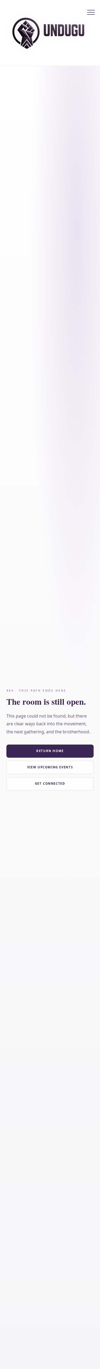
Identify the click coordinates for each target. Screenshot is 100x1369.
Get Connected (50, 783)
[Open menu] (91, 12)
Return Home (50, 751)
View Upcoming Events (50, 767)
